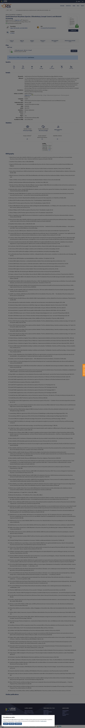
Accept (6, 723)
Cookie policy (43, 721)
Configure (18, 723)
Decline (11, 723)
